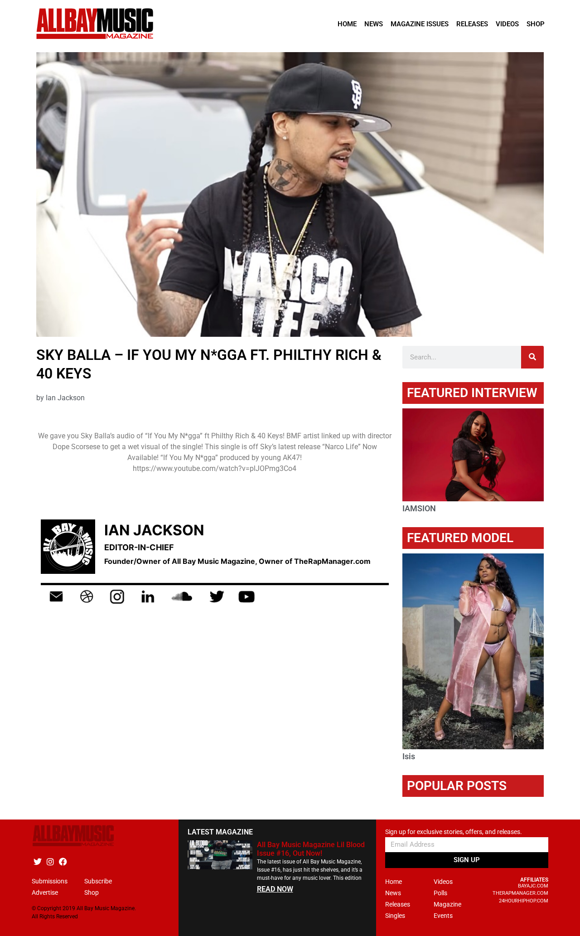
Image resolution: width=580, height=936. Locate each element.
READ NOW (275, 889)
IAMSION (419, 508)
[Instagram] (50, 862)
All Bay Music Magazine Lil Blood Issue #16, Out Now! (311, 849)
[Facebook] (62, 862)
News (373, 24)
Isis (408, 756)
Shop (536, 24)
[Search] (532, 357)
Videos (507, 24)
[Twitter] (37, 862)
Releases (472, 24)
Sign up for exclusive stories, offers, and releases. (453, 832)
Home (347, 24)
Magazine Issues (420, 24)
